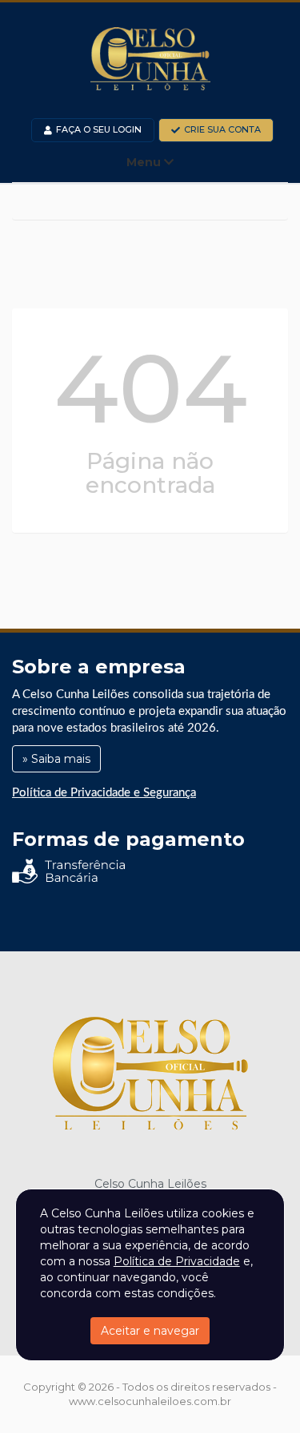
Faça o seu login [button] (99, 129)
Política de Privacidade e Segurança (104, 793)
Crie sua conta (222, 129)
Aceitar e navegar (150, 1331)
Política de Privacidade (177, 1261)
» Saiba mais (56, 759)
